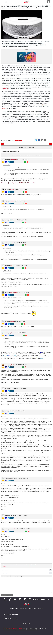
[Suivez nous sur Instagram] (30, 599)
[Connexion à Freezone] (48, 1)
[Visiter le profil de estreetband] (3, 528)
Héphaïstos (13, 159)
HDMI (3, 108)
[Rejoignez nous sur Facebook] (25, 599)
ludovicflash (13, 292)
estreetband (13, 529)
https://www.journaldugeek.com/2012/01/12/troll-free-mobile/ (18, 183)
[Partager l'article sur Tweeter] (36, 140)
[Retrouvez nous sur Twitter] (20, 599)
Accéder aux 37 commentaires (26, 147)
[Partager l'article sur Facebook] (39, 140)
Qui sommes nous (23, 608)
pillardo (12, 365)
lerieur (12, 321)
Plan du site (40, 608)
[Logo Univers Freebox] (26, 2)
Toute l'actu (15, 628)
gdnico (12, 243)
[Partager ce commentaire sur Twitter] (9, 162)
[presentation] (2, 576)
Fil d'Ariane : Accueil (8, 628)
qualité (7, 355)
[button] (2, 576)
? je (9, 355)
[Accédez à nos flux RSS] (5, 599)
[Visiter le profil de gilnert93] (3, 333)
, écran (18, 353)
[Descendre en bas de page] (11, 162)
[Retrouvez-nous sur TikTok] (10, 599)
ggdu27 (12, 189)
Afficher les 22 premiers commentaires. (27, 155)
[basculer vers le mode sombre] (6, 2)
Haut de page (26, 623)
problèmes (41, 358)
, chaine (11, 353)
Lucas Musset (19, 140)
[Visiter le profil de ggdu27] (3, 189)
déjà (15, 355)
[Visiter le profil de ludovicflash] (3, 292)
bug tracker (5, 88)
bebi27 (12, 220)
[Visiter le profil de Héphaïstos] (3, 159)
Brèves (20, 628)
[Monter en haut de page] (13, 162)
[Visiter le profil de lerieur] (3, 321)
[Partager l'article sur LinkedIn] (42, 140)
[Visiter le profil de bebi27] (3, 219)
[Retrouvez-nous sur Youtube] (15, 599)
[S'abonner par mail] (45, 140)
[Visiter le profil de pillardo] (3, 364)
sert (3, 355)
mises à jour (41, 352)
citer (6, 162)
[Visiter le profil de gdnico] (3, 242)
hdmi (43, 105)
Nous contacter (32, 608)
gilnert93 (13, 333)
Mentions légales (14, 608)
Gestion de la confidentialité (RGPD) (11, 614)
